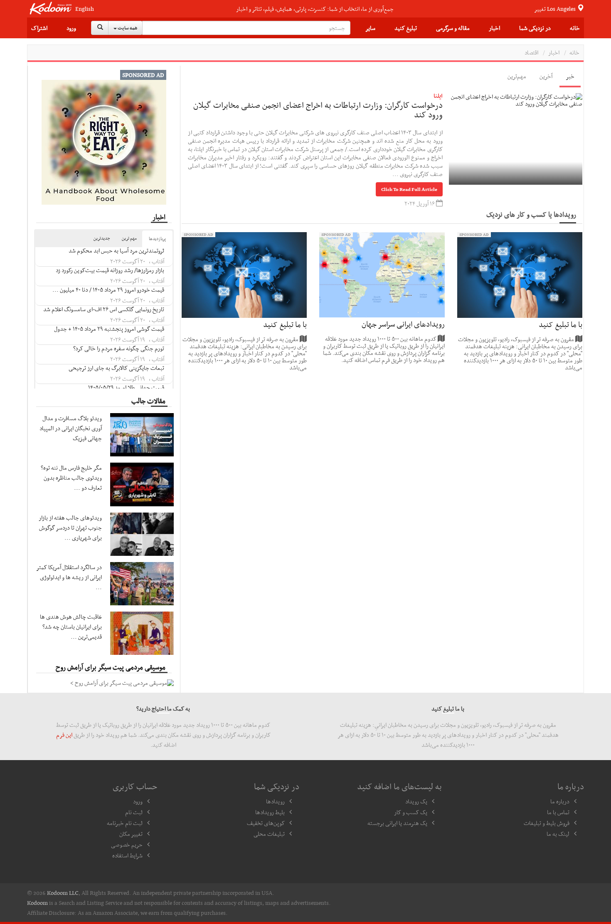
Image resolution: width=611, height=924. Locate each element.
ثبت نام (134, 812)
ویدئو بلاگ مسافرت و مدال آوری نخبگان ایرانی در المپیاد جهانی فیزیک (70, 428)
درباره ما (559, 801)
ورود (71, 28)
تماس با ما (558, 812)
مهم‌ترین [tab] (517, 76)
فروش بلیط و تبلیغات (546, 823)
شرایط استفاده (127, 855)
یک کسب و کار (410, 812)
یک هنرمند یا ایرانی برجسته (397, 823)
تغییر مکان (131, 834)
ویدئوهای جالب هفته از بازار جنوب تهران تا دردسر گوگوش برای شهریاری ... (70, 528)
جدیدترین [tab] (102, 238)
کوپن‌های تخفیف (266, 823)
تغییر (555, 9)
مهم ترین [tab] (129, 238)
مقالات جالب (148, 400)
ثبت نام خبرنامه (125, 823)
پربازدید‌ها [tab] (157, 239)
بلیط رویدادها (270, 812)
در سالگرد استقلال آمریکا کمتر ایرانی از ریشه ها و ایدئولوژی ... (69, 577)
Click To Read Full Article (409, 189)
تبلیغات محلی (269, 834)
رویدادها (275, 801)
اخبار (494, 28)
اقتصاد (531, 52)
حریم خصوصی (127, 845)
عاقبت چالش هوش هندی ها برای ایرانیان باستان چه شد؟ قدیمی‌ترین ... (71, 627)
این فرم (64, 735)
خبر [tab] (570, 76)
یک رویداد (416, 801)
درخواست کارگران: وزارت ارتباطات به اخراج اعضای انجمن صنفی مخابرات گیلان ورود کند (318, 110)
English (84, 8)
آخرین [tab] (546, 76)
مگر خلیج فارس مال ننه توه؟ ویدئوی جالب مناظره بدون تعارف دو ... (71, 478)
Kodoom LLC (63, 893)
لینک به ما (558, 834)
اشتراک (39, 28)
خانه (575, 28)
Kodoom (37, 903)
